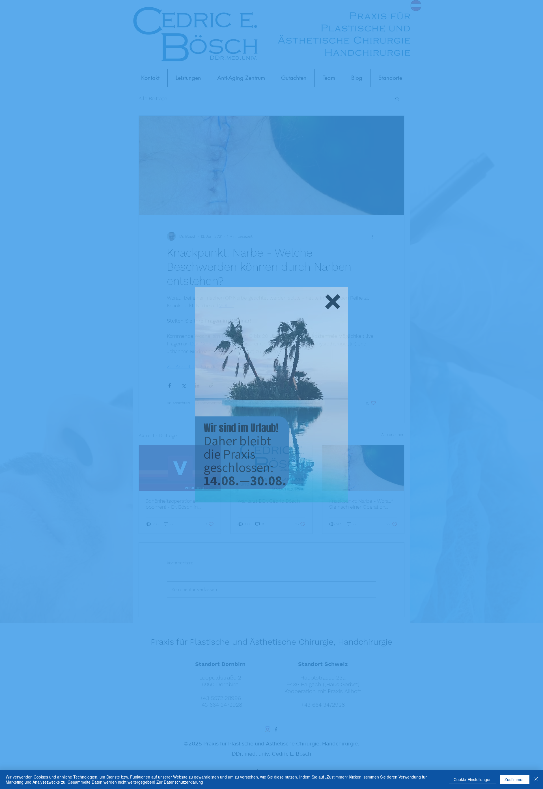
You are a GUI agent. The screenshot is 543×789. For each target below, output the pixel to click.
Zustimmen (515, 779)
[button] (332, 301)
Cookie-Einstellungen (473, 779)
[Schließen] (536, 779)
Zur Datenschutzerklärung (179, 782)
